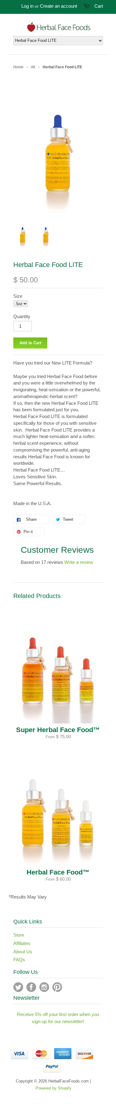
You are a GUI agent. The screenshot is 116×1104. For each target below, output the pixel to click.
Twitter (18, 987)
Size (17, 296)
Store (18, 935)
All (33, 67)
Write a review (78, 562)
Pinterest (57, 987)
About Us (22, 951)
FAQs (19, 959)
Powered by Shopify (53, 1088)
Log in (27, 6)
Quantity (21, 316)
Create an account (58, 6)
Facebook (31, 987)
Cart (98, 6)
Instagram (44, 987)
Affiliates (21, 943)
